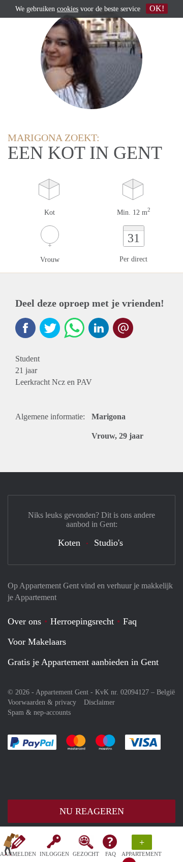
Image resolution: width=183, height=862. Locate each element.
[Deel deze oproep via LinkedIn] (98, 328)
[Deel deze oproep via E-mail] (123, 328)
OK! (156, 8)
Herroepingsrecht (82, 621)
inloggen (54, 854)
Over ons (24, 621)
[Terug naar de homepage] (11, 846)
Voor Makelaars (37, 642)
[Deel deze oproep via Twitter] (50, 328)
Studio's (108, 543)
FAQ (110, 854)
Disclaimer (99, 702)
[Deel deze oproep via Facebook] (25, 328)
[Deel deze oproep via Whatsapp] (74, 328)
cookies (67, 9)
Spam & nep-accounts (39, 712)
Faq (130, 621)
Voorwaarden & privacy (42, 702)
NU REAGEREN (91, 811)
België (166, 692)
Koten (69, 543)
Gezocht (86, 854)
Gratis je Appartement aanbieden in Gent (83, 662)
